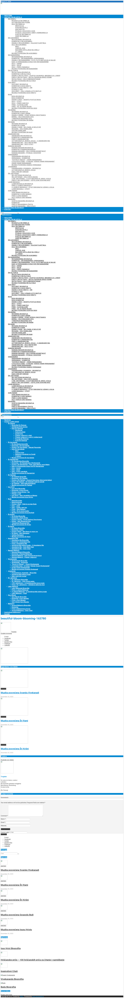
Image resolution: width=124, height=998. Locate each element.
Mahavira (11, 199)
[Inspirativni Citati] (4, 967)
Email (3, 822)
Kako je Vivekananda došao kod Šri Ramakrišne (30, 62)
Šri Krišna (12, 110)
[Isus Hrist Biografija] (4, 944)
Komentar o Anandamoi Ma (22, 137)
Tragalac (14, 632)
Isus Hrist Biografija (20, 84)
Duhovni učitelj (21, 27)
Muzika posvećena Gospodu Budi (24, 108)
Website (3, 826)
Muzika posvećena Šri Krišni (22, 120)
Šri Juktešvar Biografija (21, 175)
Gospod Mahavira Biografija (23, 201)
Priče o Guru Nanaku (20, 196)
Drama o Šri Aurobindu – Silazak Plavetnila (29, 43)
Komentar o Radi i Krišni (21, 113)
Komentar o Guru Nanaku (21, 194)
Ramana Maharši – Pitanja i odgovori (26, 153)
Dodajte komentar (6, 633)
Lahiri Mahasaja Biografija (22, 184)
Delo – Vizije (16, 65)
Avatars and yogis (6, 995)
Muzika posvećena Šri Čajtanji (24, 81)
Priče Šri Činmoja (22, 36)
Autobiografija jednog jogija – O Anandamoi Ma (31, 141)
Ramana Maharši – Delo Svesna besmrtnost (29, 151)
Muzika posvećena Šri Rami (22, 132)
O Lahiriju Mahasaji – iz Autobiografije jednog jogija (33, 187)
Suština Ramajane (19, 130)
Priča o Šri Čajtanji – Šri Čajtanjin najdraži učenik (32, 77)
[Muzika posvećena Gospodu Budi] (4, 909)
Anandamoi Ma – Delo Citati (22, 144)
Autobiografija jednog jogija (23, 170)
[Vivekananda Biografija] (8, 975)
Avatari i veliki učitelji (13, 17)
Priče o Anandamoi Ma (20, 139)
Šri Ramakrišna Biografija (22, 57)
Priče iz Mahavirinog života (22, 204)
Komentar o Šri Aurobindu (22, 41)
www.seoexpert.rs (38, 996)
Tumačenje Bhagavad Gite (22, 118)
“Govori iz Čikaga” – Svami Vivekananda (27, 160)
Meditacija (19, 26)
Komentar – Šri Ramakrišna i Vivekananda (28, 58)
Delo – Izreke (17, 64)
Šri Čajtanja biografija (21, 72)
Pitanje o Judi (17, 89)
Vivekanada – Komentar (21, 158)
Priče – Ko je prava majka (22, 106)
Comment (4, 816)
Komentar (16, 203)
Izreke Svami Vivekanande (21, 163)
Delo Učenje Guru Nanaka (21, 197)
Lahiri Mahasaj (14, 182)
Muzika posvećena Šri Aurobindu (24, 53)
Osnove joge (20, 48)
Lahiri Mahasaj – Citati (21, 189)
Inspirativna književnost (14, 208)
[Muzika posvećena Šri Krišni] (14, 743)
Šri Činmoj (12, 19)
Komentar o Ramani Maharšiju (23, 149)
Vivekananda (13, 154)
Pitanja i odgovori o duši (25, 31)
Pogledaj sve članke (7, 760)
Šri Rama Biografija (19, 124)
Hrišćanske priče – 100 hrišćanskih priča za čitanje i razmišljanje (32, 960)
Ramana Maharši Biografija (22, 148)
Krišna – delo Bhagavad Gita (23, 117)
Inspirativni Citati (9, 971)
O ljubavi (18, 51)
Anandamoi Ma (13, 134)
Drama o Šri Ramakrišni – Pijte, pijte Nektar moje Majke (34, 60)
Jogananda (12, 167)
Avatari (3, 689)
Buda (10, 94)
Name (3, 819)
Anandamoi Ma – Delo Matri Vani (24, 142)
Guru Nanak (12, 191)
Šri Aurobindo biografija (21, 39)
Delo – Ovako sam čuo (20, 103)
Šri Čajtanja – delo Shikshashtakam (26, 79)
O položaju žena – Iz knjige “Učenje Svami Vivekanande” (33, 161)
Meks (22, 996)
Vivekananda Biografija (21, 156)
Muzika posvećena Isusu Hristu (24, 93)
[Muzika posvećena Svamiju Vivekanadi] (14, 687)
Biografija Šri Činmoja (20, 21)
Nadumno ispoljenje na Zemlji (27, 50)
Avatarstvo (20, 29)
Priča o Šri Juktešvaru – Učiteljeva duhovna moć (31, 180)
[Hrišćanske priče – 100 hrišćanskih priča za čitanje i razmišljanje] (4, 956)
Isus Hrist (12, 82)
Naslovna (8, 15)
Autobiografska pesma (21, 22)
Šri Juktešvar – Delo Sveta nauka (25, 177)
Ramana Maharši (14, 146)
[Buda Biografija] (3, 983)
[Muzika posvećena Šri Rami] (14, 715)
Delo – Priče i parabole (20, 67)
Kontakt (7, 209)
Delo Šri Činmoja (18, 24)
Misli (17, 46)
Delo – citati (16, 101)
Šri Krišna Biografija (20, 112)
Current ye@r (5, 832)
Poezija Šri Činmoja (23, 34)
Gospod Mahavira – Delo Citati (24, 206)
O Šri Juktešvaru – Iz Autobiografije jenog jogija (31, 179)
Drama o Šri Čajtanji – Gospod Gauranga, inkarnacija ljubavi (36, 76)
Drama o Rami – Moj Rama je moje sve (26, 127)
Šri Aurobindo (13, 38)
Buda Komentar (18, 98)
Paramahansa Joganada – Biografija (26, 168)
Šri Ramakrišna (14, 55)
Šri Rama (11, 122)
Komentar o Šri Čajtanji (21, 74)
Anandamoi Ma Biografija (22, 136)
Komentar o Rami (18, 125)
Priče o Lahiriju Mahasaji (21, 185)
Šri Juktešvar (13, 173)
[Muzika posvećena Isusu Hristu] (4, 924)
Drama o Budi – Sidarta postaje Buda (26, 100)
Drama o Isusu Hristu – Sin (22, 88)
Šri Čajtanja (13, 70)
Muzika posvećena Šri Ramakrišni (24, 69)
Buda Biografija (18, 96)
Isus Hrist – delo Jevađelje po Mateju (26, 91)
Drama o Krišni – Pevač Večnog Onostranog (29, 115)
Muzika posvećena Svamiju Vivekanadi (26, 165)
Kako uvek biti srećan (20, 172)
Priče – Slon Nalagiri (20, 105)
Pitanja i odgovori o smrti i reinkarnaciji (31, 33)
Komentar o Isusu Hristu (21, 86)
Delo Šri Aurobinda (19, 45)
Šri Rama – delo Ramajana (22, 129)
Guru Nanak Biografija (20, 192)
